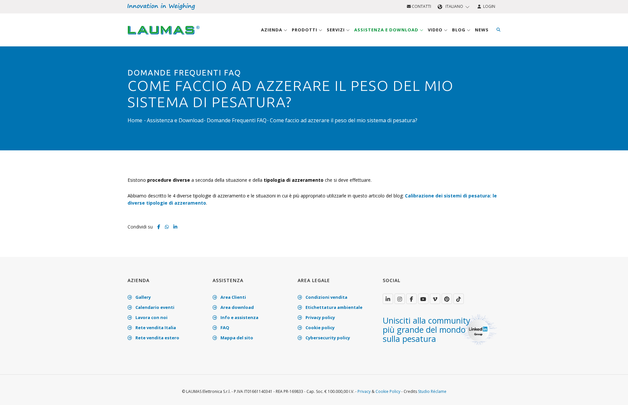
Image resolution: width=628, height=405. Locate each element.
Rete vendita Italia (155, 327)
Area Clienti (232, 297)
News (482, 30)
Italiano (454, 6)
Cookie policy (320, 327)
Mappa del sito (236, 338)
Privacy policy (320, 317)
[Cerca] (498, 29)
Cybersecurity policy (327, 338)
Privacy (364, 391)
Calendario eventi (154, 307)
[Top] (612, 393)
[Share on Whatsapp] (167, 227)
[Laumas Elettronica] (164, 36)
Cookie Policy (387, 391)
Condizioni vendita (326, 297)
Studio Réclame (432, 391)
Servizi (336, 30)
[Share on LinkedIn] (175, 226)
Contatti (421, 6)
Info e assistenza (238, 317)
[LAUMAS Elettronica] (388, 299)
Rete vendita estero (156, 338)
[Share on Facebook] (158, 226)
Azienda (272, 30)
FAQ (224, 327)
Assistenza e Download (387, 30)
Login (488, 6)
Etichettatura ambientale (333, 307)
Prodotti (305, 30)
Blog (459, 30)
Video (436, 30)
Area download (236, 307)
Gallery (142, 297)
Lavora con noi (150, 317)
